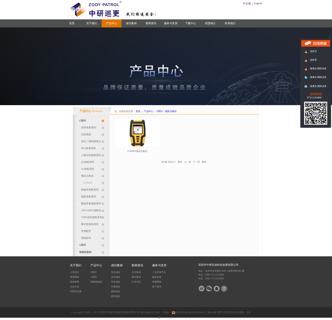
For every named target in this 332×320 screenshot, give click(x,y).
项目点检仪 (171, 111)
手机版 (165, 312)
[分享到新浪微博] (204, 289)
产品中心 (148, 111)
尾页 (204, 162)
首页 (72, 23)
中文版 (247, 3)
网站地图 (211, 312)
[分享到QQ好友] (219, 289)
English (258, 3)
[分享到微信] (211, 289)
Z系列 (160, 111)
